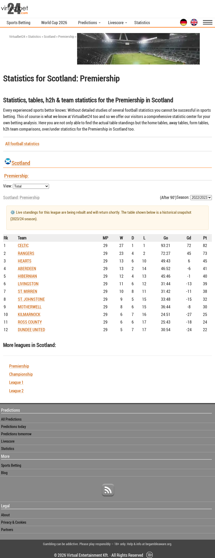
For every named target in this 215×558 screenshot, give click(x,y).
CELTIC (23, 245)
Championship (21, 374)
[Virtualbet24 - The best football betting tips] (14, 14)
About (5, 514)
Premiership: (16, 175)
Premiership (30, 197)
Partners (7, 529)
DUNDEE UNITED (31, 329)
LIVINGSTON (28, 284)
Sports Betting (18, 22)
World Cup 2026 (54, 22)
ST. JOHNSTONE (31, 299)
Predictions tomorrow (16, 433)
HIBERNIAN (27, 276)
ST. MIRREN (27, 291)
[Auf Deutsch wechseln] (182, 25)
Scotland (21, 163)
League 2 (16, 391)
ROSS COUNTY (30, 322)
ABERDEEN (27, 268)
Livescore (115, 22)
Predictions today (13, 426)
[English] (193, 25)
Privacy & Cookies (13, 522)
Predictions (87, 22)
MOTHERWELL (29, 307)
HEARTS (24, 261)
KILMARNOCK (29, 314)
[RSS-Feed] (108, 498)
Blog (4, 472)
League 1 (16, 382)
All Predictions (11, 419)
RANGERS (26, 253)
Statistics (142, 22)
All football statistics (22, 144)
